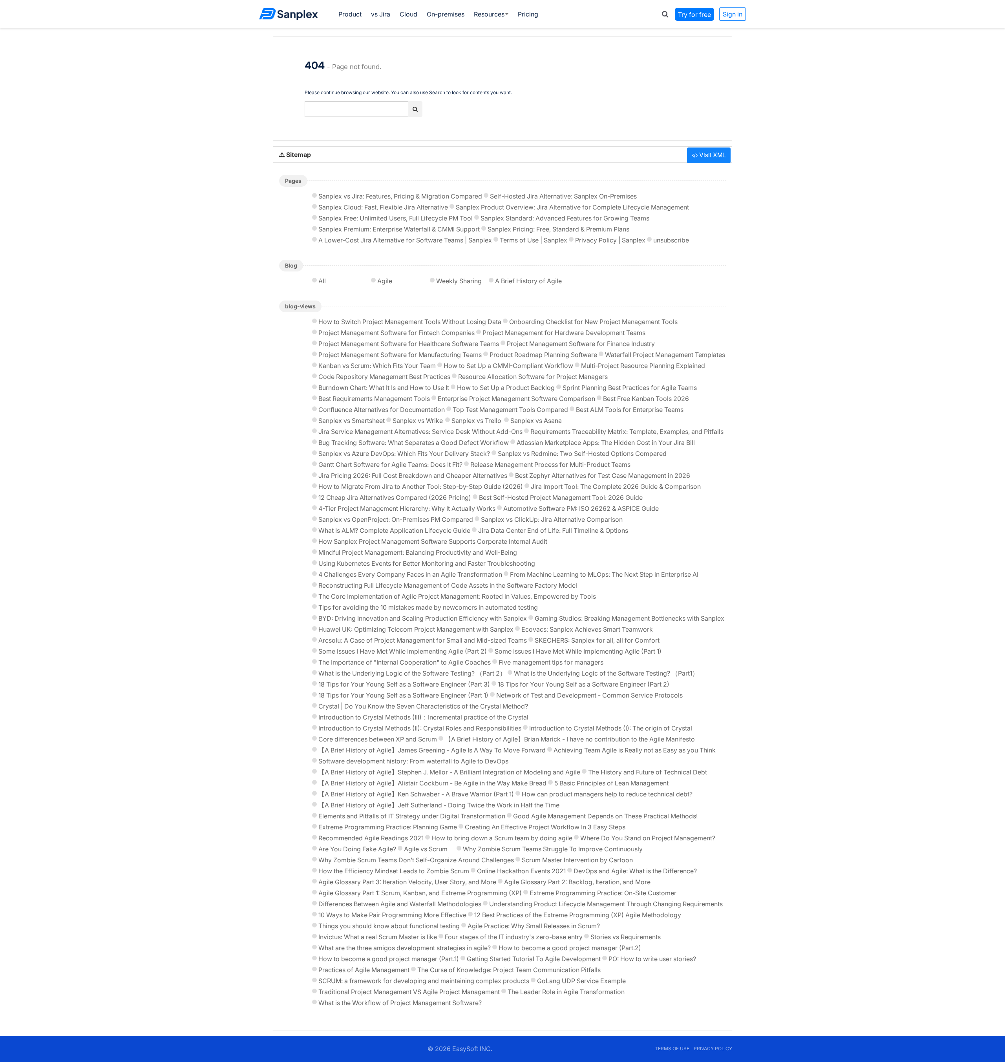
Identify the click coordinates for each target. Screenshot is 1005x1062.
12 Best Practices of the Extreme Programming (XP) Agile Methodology (577, 915)
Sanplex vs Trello (476, 420)
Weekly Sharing (459, 281)
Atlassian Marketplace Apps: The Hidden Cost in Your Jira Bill (606, 442)
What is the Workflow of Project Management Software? (400, 1003)
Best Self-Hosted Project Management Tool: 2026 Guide (561, 497)
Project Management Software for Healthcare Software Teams (408, 344)
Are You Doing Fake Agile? (357, 849)
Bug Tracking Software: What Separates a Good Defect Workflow (413, 442)
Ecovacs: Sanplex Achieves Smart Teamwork (587, 629)
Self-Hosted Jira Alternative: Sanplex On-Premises (563, 196)
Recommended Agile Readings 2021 (371, 838)
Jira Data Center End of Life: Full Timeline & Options (553, 530)
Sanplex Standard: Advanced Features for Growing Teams (565, 218)
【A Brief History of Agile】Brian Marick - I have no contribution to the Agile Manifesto (570, 739)
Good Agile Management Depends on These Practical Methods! (605, 816)
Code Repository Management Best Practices (384, 377)
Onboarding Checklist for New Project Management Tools (593, 322)
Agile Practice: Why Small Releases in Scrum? (534, 926)
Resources (489, 14)
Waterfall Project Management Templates (665, 355)
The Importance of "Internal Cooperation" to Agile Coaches (404, 662)
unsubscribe (671, 240)
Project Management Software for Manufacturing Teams (400, 355)
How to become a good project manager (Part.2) (570, 948)
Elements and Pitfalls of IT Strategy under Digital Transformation (411, 816)
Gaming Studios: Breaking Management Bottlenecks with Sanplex (629, 618)
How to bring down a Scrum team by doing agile (501, 838)
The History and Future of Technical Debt (647, 772)
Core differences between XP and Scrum (377, 739)
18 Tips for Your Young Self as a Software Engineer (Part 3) (404, 684)
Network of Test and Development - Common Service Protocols (589, 695)
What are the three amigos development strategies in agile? (404, 948)
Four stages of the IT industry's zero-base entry (514, 937)
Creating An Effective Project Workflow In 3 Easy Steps (545, 827)
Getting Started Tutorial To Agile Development (534, 959)
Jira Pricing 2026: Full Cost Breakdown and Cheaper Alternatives (412, 475)
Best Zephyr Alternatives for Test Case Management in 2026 (602, 475)
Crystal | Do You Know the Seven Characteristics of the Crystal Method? (423, 706)
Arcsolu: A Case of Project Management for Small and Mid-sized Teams (422, 640)
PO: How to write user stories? (652, 959)
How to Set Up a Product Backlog (506, 388)
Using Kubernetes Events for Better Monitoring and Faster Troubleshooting (426, 563)
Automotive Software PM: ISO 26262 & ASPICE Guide (581, 508)
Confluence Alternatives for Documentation (381, 410)
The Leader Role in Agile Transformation (566, 992)
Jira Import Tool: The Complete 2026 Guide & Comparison (616, 486)
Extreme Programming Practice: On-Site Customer (603, 893)
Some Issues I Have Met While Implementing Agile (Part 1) (578, 651)
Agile (384, 281)
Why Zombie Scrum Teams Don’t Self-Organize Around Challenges (416, 860)
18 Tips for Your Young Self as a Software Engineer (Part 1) (403, 695)
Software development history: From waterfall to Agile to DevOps (413, 761)
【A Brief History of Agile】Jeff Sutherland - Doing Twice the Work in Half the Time (438, 805)
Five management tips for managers (551, 662)
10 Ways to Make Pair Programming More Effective (392, 915)
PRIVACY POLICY (713, 1048)
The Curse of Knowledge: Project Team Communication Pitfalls (509, 970)
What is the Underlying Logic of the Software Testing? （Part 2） (412, 673)
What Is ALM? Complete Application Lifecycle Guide (394, 530)
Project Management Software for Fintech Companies (396, 333)
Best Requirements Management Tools (374, 399)
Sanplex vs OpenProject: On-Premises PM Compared (395, 519)
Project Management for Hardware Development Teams (563, 333)
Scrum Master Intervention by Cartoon (577, 860)
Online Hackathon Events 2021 (521, 871)
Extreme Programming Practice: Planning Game (387, 827)
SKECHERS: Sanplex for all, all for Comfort (597, 640)
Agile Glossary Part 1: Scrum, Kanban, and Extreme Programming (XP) (420, 893)
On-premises (445, 14)
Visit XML (712, 154)
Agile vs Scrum (426, 849)
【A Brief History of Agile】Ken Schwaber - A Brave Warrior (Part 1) (416, 794)
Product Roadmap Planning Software (543, 355)
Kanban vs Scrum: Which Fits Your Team (377, 366)
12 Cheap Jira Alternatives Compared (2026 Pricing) (394, 497)
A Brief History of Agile (528, 281)
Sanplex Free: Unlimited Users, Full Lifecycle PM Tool (395, 218)
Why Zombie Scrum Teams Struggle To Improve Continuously (553, 849)
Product (350, 14)
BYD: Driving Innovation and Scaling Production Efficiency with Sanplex (422, 618)
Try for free (694, 14)
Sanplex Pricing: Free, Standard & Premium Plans (558, 229)
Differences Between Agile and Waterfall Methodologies (399, 904)
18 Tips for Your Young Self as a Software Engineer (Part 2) (583, 684)
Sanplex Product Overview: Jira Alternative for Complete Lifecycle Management (572, 207)
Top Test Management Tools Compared (510, 410)
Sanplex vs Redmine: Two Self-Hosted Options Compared (582, 453)
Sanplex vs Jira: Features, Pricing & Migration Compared (400, 196)
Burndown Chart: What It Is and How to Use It (383, 388)
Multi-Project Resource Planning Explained (643, 366)
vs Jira (380, 14)
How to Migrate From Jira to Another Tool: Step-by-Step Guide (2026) (420, 486)
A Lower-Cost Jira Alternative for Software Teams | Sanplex (405, 240)
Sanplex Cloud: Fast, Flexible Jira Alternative (383, 207)
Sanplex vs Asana (536, 420)
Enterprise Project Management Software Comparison (516, 399)
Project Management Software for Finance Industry (581, 344)
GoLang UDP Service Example (581, 981)
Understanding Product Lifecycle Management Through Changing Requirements (606, 904)
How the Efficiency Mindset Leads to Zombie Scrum (393, 871)
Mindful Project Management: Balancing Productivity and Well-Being (417, 552)
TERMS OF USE (672, 1048)
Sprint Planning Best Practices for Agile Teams (630, 388)
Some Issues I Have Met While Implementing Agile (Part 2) (402, 651)
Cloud (408, 14)
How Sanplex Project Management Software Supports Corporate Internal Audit (432, 541)
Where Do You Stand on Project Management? (647, 838)
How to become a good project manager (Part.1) (388, 959)
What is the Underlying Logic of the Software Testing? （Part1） (606, 673)
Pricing (528, 14)
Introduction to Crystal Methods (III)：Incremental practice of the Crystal (423, 717)
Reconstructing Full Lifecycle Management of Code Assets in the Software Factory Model (447, 585)
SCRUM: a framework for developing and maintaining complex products (423, 981)
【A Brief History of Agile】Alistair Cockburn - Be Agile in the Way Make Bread (432, 783)
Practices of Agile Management (363, 970)
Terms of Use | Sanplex (533, 240)
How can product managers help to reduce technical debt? (607, 794)
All (322, 281)
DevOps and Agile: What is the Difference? (635, 871)
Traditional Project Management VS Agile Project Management (409, 992)
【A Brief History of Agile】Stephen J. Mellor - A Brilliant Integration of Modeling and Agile (449, 772)
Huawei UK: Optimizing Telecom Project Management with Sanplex (415, 629)
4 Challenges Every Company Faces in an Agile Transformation (410, 574)
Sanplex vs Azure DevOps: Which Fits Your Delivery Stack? (404, 453)
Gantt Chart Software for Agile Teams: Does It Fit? (390, 464)
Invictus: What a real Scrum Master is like (377, 937)
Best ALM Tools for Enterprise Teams (629, 410)
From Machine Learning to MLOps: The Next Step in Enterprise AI (604, 574)
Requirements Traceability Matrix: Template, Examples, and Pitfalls (627, 431)
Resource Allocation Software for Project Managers (533, 377)
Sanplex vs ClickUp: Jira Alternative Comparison (552, 519)
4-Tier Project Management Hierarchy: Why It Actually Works (406, 508)
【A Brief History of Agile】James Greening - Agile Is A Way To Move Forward (432, 750)
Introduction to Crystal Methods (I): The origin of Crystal (610, 728)
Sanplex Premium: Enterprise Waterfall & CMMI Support (399, 229)
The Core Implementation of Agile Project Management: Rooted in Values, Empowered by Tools (457, 596)
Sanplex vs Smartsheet (351, 420)
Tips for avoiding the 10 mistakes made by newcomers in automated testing (428, 607)
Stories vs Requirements (625, 937)
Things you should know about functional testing (389, 926)
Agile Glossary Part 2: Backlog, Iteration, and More (577, 882)
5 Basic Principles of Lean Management (611, 783)
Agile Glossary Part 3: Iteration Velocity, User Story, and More (407, 882)
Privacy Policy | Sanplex (610, 240)
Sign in (732, 14)
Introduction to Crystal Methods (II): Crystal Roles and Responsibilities (419, 728)
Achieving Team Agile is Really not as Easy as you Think (635, 750)
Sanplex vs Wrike (418, 420)
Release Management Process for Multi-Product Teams (550, 464)
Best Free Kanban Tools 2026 (646, 399)
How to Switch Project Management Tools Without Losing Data (409, 322)
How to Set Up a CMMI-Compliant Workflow (508, 366)
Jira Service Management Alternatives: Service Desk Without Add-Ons (420, 431)
